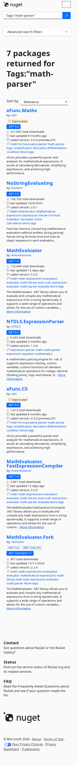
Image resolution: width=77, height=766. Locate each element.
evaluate (43, 286)
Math (13, 211)
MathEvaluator (24, 250)
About (36, 739)
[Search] (66, 15)
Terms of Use (53, 739)
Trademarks (31, 749)
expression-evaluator (44, 579)
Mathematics (27, 211)
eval (40, 282)
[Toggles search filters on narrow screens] (66, 32)
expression (14, 354)
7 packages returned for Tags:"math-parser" (31, 68)
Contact (11, 642)
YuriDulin (17, 542)
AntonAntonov (21, 255)
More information (19, 311)
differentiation (57, 148)
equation (28, 354)
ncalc (47, 282)
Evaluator (13, 219)
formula (23, 144)
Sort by (12, 101)
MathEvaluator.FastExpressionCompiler (35, 463)
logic (10, 148)
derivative (39, 148)
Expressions (30, 215)
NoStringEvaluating (30, 183)
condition (13, 152)
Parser (43, 215)
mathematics (44, 354)
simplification (23, 148)
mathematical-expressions (38, 575)
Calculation (14, 223)
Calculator (27, 219)
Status (10, 662)
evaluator (13, 282)
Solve (38, 219)
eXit (14, 115)
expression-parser (22, 350)
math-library (28, 282)
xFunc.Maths (22, 110)
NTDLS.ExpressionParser (35, 321)
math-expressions (30, 278)
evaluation (50, 278)
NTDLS (16, 326)
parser (42, 144)
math (13, 144)
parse (33, 144)
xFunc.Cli (17, 389)
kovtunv (17, 188)
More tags (27, 152)
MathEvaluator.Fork (30, 537)
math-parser (56, 144)
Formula (54, 215)
